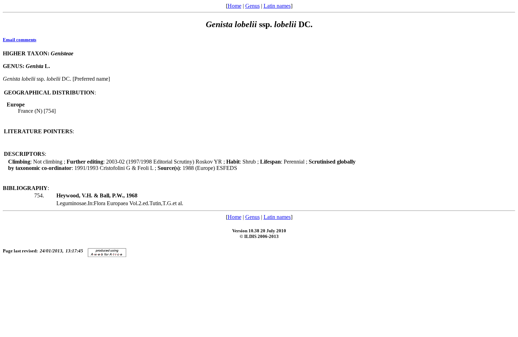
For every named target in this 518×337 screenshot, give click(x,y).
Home (234, 6)
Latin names (277, 6)
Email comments (19, 39)
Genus (252, 6)
